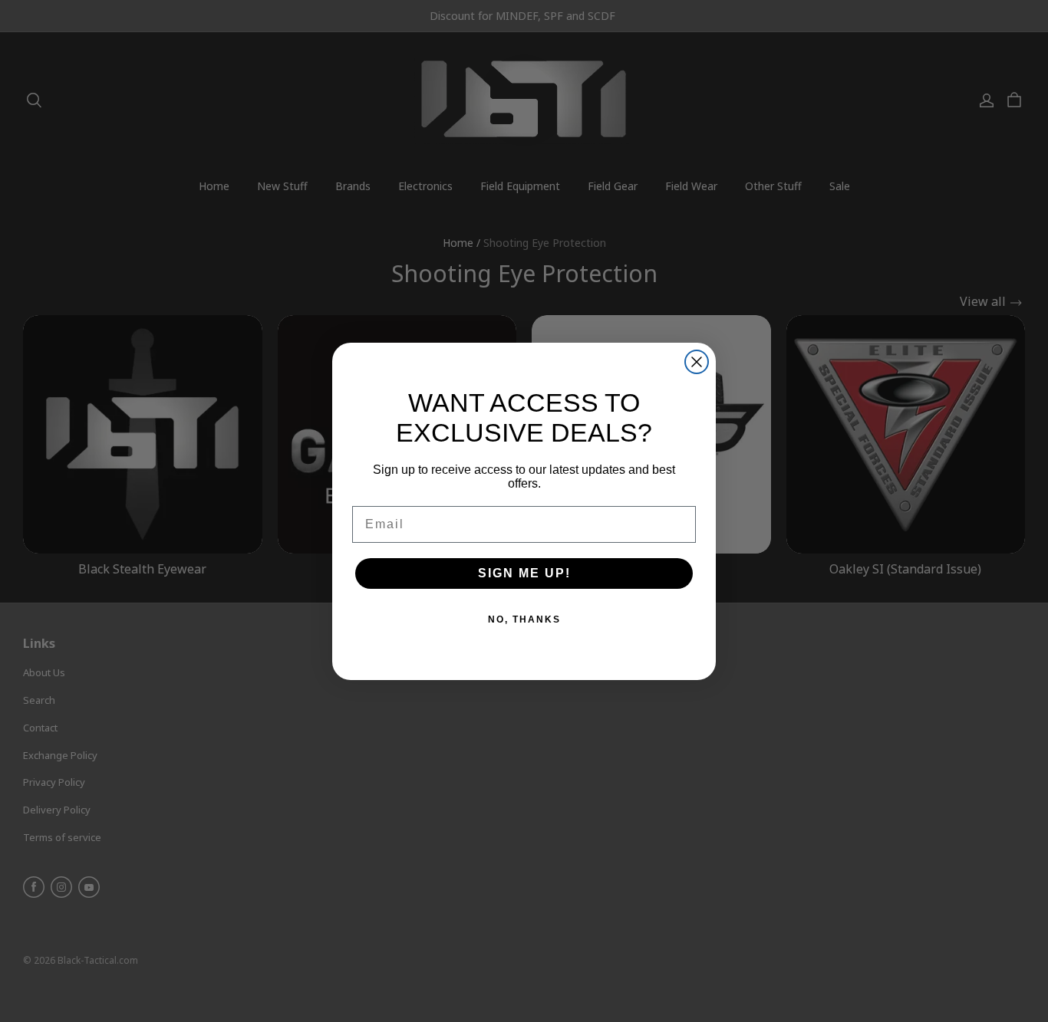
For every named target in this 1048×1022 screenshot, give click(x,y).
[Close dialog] (696, 361)
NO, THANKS (524, 619)
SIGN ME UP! (524, 573)
